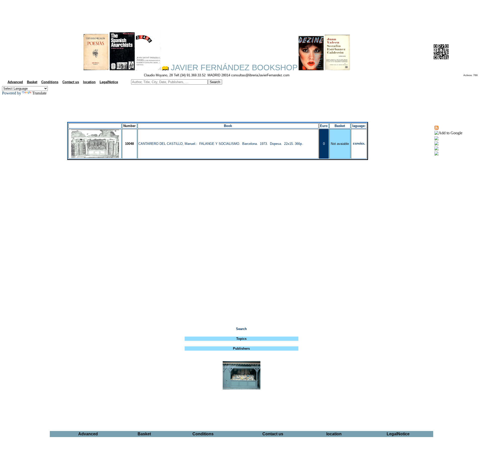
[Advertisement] (241, 14)
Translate (39, 93)
